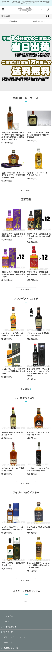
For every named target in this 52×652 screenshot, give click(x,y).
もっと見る (25, 190)
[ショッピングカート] (42, 9)
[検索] (47, 16)
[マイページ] (48, 9)
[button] (3, 10)
